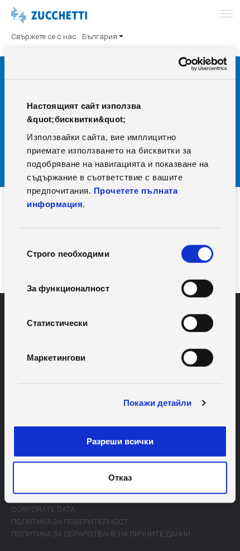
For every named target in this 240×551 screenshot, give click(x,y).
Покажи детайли (157, 403)
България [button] (99, 36)
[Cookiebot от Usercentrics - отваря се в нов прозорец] (178, 63)
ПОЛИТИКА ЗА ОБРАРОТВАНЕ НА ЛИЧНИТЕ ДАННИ (100, 533)
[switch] (197, 288)
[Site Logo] (49, 15)
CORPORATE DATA (43, 509)
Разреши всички (120, 440)
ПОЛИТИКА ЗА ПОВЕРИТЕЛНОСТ (69, 521)
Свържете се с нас (43, 36)
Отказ (120, 477)
